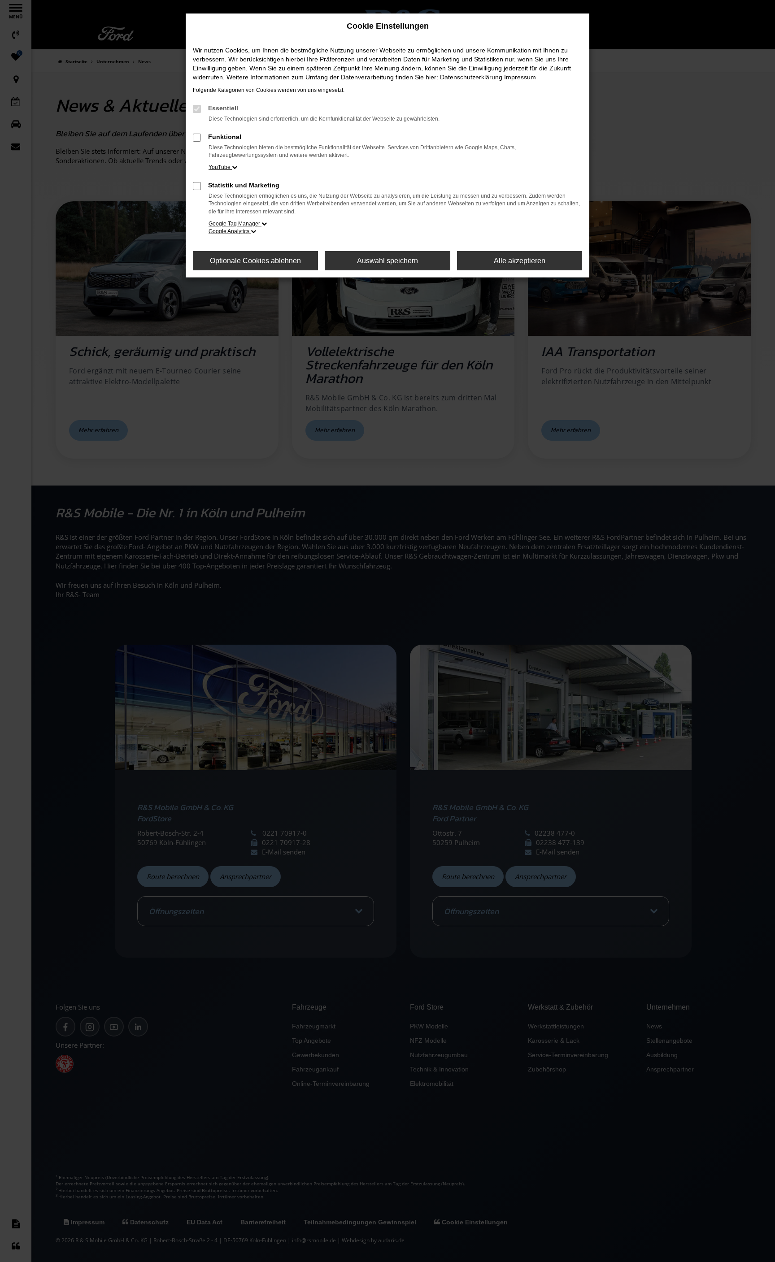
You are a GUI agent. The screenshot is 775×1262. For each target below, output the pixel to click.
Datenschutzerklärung (471, 77)
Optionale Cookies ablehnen (255, 261)
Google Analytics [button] (230, 231)
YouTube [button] (220, 167)
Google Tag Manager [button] (235, 224)
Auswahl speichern (387, 261)
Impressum (520, 77)
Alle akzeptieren (519, 261)
